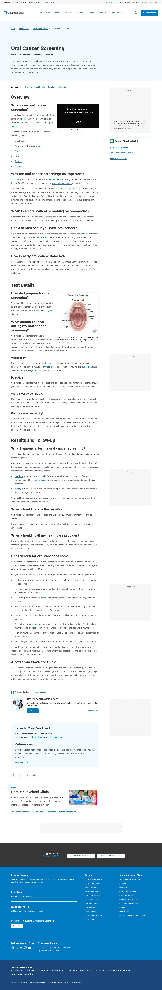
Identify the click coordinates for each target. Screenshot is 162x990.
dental (40, 310)
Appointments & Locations (81, 856)
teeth (43, 597)
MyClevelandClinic (44, 951)
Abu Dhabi (15, 2)
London (38, 2)
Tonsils (18, 166)
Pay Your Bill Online (91, 899)
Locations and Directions (63, 13)
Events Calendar (90, 888)
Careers (144, 2)
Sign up (33, 710)
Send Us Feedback (17, 970)
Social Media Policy (58, 970)
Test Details (40, 87)
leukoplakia (87, 367)
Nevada (45, 2)
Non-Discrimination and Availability (22, 974)
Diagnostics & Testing (40, 28)
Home (13, 28)
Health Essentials (54, 947)
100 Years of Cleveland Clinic (130, 880)
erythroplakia (35, 370)
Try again (78, 122)
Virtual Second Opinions (93, 915)
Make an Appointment (118, 158)
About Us (122, 884)
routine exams (42, 237)
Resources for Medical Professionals (132, 915)
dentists (84, 233)
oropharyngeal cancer (62, 183)
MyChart (119, 2)
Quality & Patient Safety (128, 892)
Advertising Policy (44, 970)
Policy (129, 128)
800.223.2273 (110, 2)
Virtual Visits (89, 919)
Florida (31, 2)
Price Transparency (91, 903)
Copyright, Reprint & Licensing (75, 970)
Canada (23, 2)
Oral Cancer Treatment (119, 147)
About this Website (31, 970)
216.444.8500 (51, 856)
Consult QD (42, 947)
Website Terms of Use (94, 970)
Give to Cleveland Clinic (93, 896)
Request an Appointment (110, 856)
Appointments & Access (93, 880)
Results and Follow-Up (57, 87)
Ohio (52, 2)
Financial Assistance (92, 892)
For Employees (124, 911)
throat (47, 367)
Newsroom (66, 947)
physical (49, 310)
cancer (22, 119)
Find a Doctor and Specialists (121, 153)
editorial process (55, 737)
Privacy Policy (107, 970)
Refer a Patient (90, 907)
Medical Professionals (132, 2)
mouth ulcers (21, 636)
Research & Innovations (128, 899)
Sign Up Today (17, 926)
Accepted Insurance (92, 884)
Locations (123, 888)
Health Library (24, 28)
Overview (28, 87)
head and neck (54, 179)
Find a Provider (44, 13)
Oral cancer (16, 179)
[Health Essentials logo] (39, 692)
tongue (35, 624)
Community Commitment (128, 903)
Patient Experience (126, 896)
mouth (39, 146)
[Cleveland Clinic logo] (20, 692)
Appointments (149, 13)
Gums (17, 151)
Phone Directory (90, 911)
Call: (16, 982)
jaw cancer (37, 122)
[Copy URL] (78, 117)
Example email (93, 711)
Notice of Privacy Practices (121, 970)
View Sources (20, 762)
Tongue (18, 161)
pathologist (40, 480)
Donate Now (153, 2)
